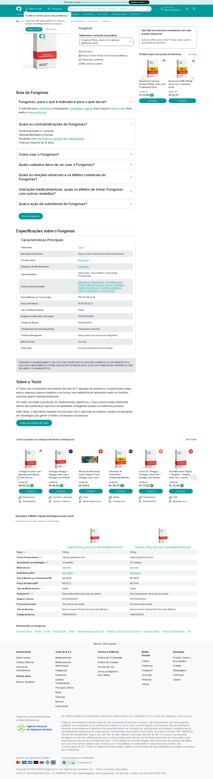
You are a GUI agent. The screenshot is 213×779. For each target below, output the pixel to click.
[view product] (153, 68)
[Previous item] (18, 477)
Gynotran (38, 631)
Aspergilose (84, 282)
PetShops (178, 675)
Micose (108, 285)
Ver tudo (192, 54)
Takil (189, 631)
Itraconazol (93, 21)
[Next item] (194, 477)
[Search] (149, 9)
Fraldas (177, 665)
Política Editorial (25, 662)
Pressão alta (88, 14)
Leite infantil (102, 14)
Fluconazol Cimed (24, 631)
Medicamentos (63, 657)
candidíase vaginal (81, 108)
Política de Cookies (108, 662)
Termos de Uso (106, 666)
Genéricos (135, 14)
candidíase (44, 108)
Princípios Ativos (64, 687)
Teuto (81, 247)
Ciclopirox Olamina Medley (173, 631)
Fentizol (71, 631)
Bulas (58, 692)
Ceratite (82, 285)
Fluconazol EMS (59, 631)
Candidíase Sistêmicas (110, 288)
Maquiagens (179, 670)
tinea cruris (117, 108)
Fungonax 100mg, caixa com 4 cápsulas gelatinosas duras (100, 41)
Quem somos (23, 657)
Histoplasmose (98, 282)
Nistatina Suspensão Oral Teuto (91, 631)
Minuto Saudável (25, 681)
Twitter (145, 661)
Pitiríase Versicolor (95, 285)
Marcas (59, 701)
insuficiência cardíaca (50, 138)
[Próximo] (193, 78)
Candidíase (83, 266)
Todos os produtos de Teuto (34, 423)
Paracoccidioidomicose (89, 291)
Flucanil (47, 631)
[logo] (18, 8)
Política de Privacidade (110, 657)
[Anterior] (142, 78)
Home (21, 21)
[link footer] (68, 762)
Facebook (147, 665)
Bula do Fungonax (30, 216)
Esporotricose (108, 291)
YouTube (147, 675)
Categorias (61, 670)
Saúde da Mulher (119, 14)
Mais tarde (51, 29)
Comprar (152, 100)
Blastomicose (92, 288)
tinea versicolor (37, 112)
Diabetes (75, 14)
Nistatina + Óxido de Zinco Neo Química (124, 631)
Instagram (147, 670)
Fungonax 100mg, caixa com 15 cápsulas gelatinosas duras (163, 547)
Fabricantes (61, 706)
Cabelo (177, 679)
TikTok (145, 684)
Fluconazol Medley (151, 631)
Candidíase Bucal (114, 282)
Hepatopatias (75, 138)
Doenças (60, 696)
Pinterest (146, 679)
